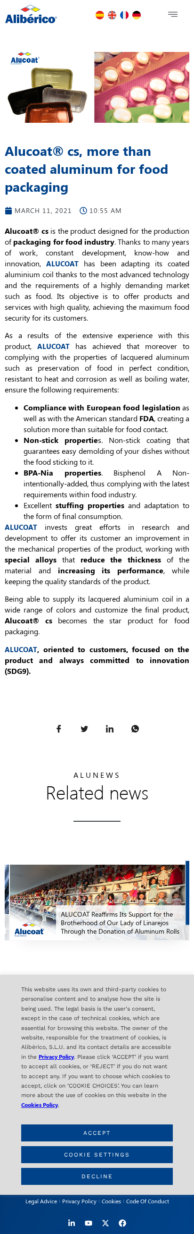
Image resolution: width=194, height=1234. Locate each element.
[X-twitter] (105, 1223)
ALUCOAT (62, 263)
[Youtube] (88, 1223)
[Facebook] (122, 1223)
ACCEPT (97, 1133)
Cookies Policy (39, 1104)
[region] (97, 1085)
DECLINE (97, 1176)
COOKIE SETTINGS (97, 1154)
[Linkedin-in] (71, 1223)
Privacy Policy (56, 1056)
